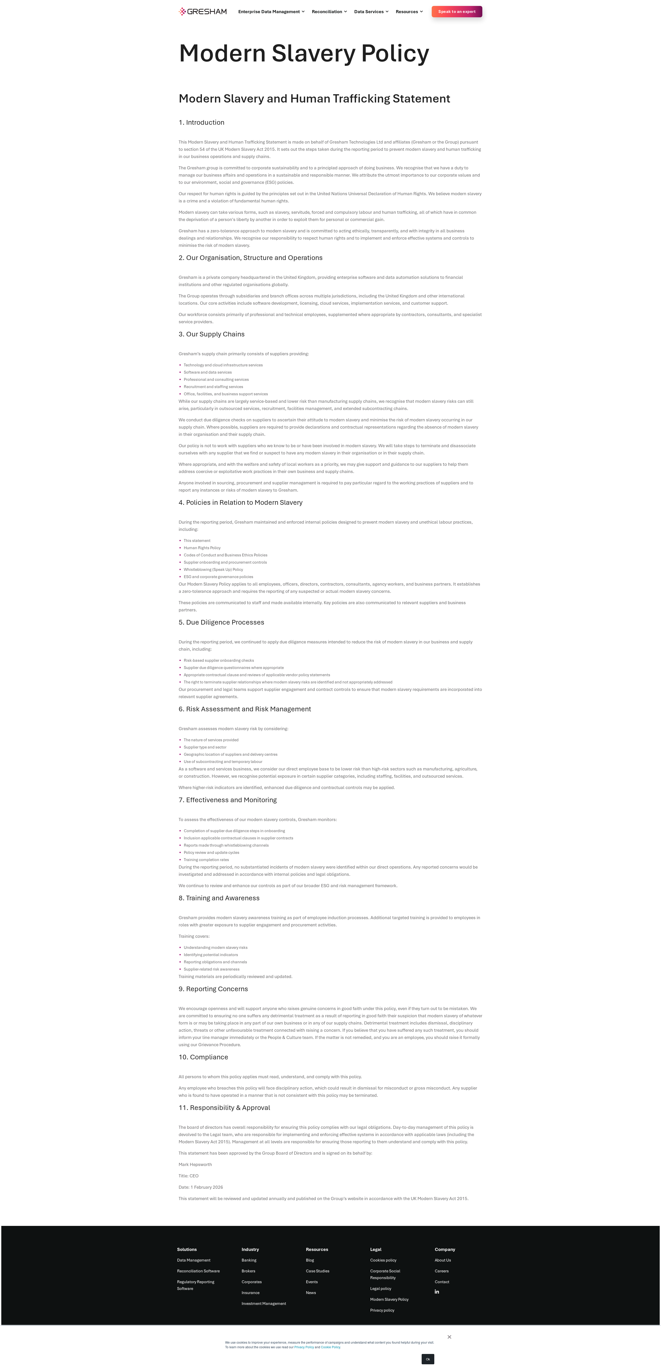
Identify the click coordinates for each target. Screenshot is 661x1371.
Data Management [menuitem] (193, 1260)
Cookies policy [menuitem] (383, 1260)
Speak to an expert (457, 11)
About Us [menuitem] (443, 1260)
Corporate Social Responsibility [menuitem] (385, 1274)
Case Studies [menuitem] (317, 1271)
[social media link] (437, 1291)
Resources (407, 11)
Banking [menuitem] (249, 1260)
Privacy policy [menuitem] (382, 1310)
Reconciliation (327, 11)
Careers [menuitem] (442, 1271)
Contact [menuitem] (442, 1282)
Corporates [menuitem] (252, 1282)
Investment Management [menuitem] (264, 1303)
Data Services (369, 11)
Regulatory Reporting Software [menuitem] (195, 1285)
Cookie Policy (330, 1347)
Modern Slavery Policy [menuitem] (389, 1299)
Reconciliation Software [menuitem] (198, 1271)
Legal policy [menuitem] (380, 1288)
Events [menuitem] (312, 1282)
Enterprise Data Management (269, 11)
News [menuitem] (311, 1292)
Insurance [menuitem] (250, 1292)
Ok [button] (428, 1359)
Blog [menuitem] (310, 1260)
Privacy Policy (304, 1347)
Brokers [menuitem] (248, 1271)
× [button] (449, 1335)
